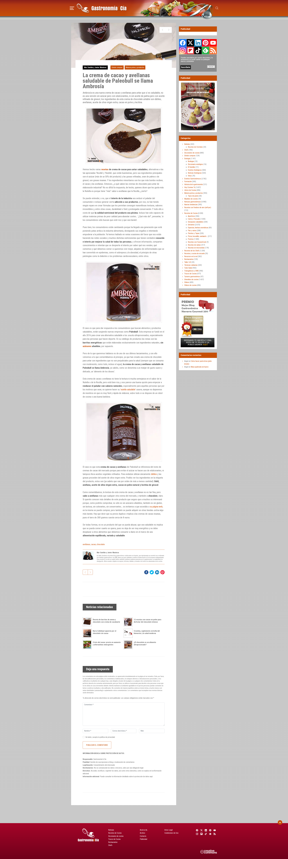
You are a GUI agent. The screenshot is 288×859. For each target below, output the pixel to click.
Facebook (183, 43)
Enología (187, 158)
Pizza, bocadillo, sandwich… (197, 236)
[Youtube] (215, 830)
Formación (188, 181)
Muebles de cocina (191, 199)
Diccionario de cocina (191, 153)
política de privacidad (107, 737)
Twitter (190, 42)
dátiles (154, 474)
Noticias (111, 830)
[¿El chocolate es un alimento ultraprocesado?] (129, 644)
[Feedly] (210, 834)
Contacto (143, 836)
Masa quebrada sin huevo (199, 367)
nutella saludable (128, 389)
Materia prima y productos (135, 67)
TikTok (198, 50)
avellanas (86, 544)
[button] (72, 7)
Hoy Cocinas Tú (189, 187)
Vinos (190, 176)
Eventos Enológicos (195, 170)
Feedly (205, 50)
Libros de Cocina (190, 190)
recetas (104, 169)
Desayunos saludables (195, 222)
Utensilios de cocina (191, 279)
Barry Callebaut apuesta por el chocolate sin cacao (104, 632)
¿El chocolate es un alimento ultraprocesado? (145, 643)
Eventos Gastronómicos (192, 179)
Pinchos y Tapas (193, 233)
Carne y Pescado (194, 219)
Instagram (183, 50)
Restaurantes (189, 259)
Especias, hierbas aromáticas (198, 228)
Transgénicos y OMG (191, 271)
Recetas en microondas (196, 248)
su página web (156, 506)
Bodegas (191, 161)
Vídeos (186, 282)
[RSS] (215, 834)
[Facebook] (197, 830)
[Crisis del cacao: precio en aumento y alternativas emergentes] (88, 644)
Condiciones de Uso (171, 833)
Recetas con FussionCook (197, 242)
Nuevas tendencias (191, 204)
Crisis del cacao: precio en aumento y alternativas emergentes (107, 643)
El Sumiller (191, 167)
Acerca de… (144, 830)
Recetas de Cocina (191, 213)
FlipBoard (190, 50)
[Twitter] (201, 830)
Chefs (186, 150)
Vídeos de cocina (190, 285)
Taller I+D (187, 262)
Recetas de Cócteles (195, 147)
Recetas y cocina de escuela (194, 253)
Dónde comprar (117, 67)
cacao (93, 544)
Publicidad (143, 839)
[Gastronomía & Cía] (101, 8)
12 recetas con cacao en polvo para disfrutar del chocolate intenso (147, 621)
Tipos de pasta (193, 196)
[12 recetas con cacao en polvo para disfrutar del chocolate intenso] (129, 621)
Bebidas (187, 144)
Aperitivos (191, 216)
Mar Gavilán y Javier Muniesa (95, 67)
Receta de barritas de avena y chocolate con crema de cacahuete (106, 621)
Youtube (213, 42)
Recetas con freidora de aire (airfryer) (197, 207)
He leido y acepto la (100, 737)
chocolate (101, 544)
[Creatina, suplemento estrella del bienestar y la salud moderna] (129, 633)
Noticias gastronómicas (192, 202)
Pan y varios (192, 230)
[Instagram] (197, 834)
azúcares (87, 346)
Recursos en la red (190, 256)
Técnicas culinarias (190, 265)
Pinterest (205, 42)
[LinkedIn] (206, 830)
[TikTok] (206, 834)
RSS (213, 50)
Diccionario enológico (195, 164)
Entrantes (191, 225)
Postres (191, 239)
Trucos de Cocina (190, 274)
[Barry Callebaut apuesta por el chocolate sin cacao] (88, 633)
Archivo (142, 833)
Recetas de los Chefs (191, 251)
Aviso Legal (168, 830)
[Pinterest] (210, 830)
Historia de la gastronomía (193, 184)
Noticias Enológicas (195, 173)
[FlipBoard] (201, 834)
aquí (151, 776)
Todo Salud (188, 268)
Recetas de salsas (194, 245)
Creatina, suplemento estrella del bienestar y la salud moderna (147, 632)
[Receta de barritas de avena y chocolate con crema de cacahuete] (88, 621)
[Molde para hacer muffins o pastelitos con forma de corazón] (163, 30)
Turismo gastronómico (192, 276)
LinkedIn (198, 42)
